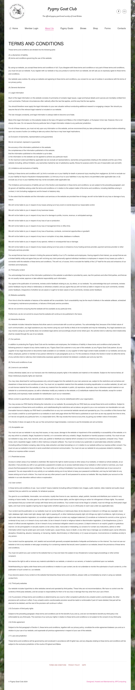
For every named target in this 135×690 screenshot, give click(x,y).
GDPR (84, 665)
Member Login (31, 28)
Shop (95, 28)
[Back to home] (46, 11)
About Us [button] (49, 28)
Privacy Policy (74, 665)
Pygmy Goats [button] (66, 28)
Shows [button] (83, 28)
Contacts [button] (121, 28)
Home (15, 28)
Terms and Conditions (57, 665)
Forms (108, 28)
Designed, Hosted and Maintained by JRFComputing (107, 681)
